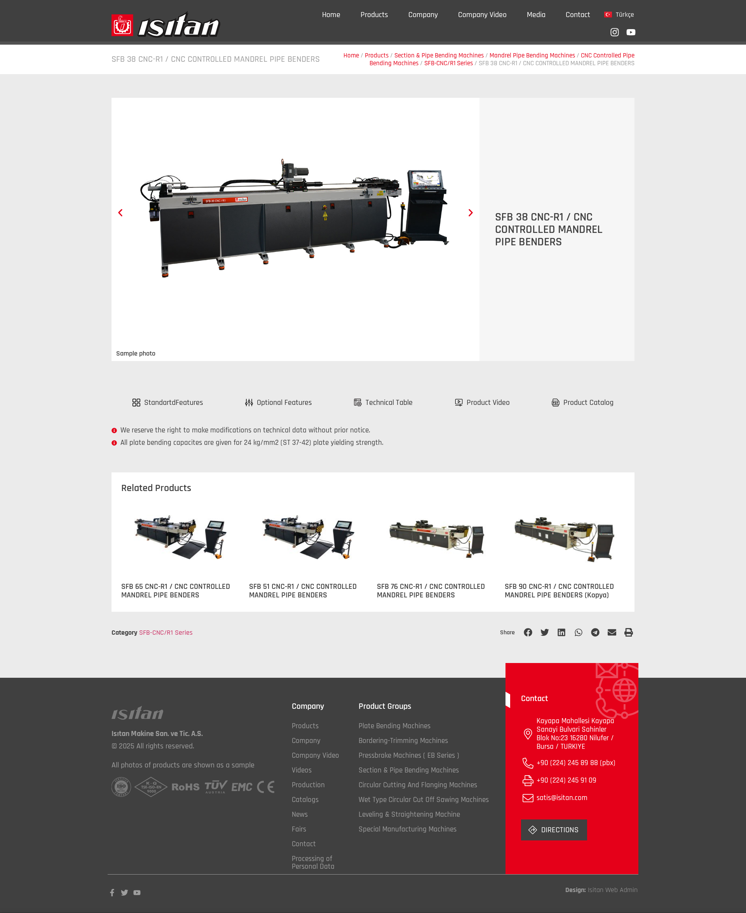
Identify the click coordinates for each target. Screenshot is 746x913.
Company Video (482, 15)
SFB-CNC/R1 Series (448, 63)
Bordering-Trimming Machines (403, 741)
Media (536, 15)
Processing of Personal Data (313, 862)
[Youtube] (631, 32)
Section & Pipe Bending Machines (439, 55)
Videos (302, 770)
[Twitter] (124, 892)
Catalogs (305, 800)
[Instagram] (614, 32)
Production (308, 785)
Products (374, 15)
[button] (120, 213)
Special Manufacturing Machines (408, 829)
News (300, 814)
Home (331, 15)
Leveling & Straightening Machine (409, 814)
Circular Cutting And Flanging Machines (418, 785)
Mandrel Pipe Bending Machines (532, 55)
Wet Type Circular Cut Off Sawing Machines (424, 800)
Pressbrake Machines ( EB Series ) (409, 755)
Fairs (299, 829)
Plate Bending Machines (395, 726)
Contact (578, 15)
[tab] (168, 403)
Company (423, 15)
